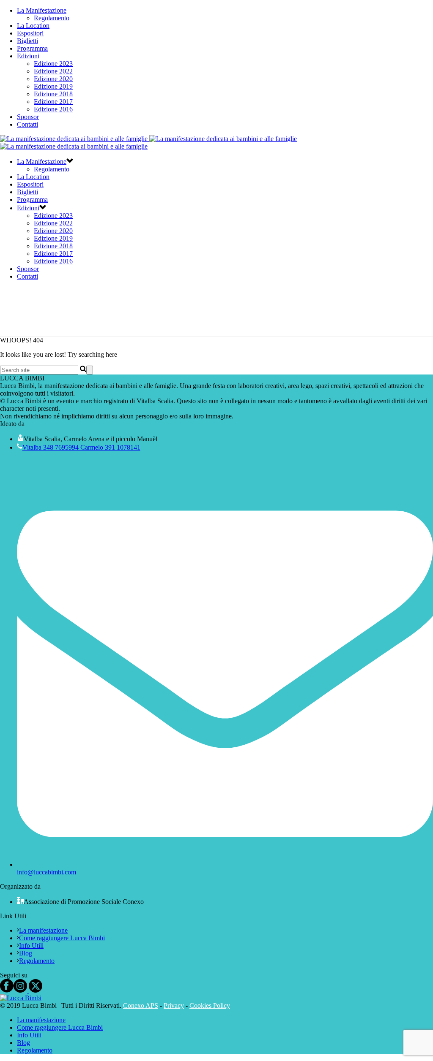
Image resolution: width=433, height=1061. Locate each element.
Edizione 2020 (53, 78)
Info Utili (31, 945)
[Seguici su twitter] (34, 990)
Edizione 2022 (53, 71)
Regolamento (51, 18)
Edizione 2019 (53, 86)
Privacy (174, 1005)
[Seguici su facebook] (7, 990)
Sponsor (28, 116)
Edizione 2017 (53, 101)
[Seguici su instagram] (20, 990)
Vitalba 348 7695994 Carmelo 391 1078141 (81, 447)
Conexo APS (140, 1005)
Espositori (30, 33)
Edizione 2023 (53, 63)
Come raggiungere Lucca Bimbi (62, 938)
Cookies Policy (209, 1005)
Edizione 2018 (53, 94)
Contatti (27, 124)
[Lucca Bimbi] (20, 997)
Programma (32, 48)
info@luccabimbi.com (46, 872)
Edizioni (28, 56)
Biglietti (27, 40)
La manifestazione (43, 930)
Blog (25, 953)
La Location (33, 25)
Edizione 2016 (53, 109)
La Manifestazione (41, 10)
